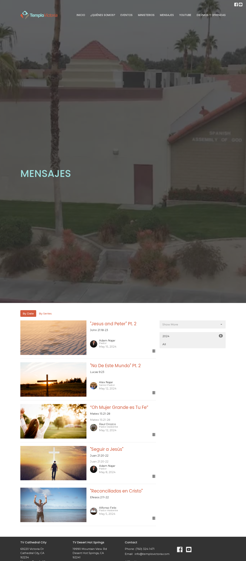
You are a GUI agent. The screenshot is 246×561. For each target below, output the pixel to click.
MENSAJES (167, 15)
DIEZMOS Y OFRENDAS (211, 15)
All (164, 344)
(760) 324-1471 (145, 549)
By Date (28, 313)
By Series (45, 313)
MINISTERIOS (146, 15)
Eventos (126, 15)
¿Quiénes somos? (102, 15)
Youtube (185, 15)
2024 (192, 336)
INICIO (81, 15)
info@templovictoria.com (152, 554)
